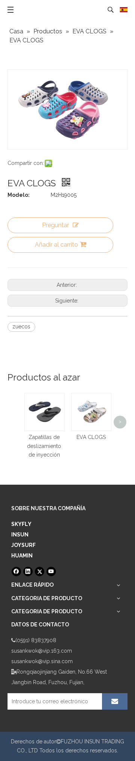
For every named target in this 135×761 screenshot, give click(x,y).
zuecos (21, 327)
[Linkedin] (28, 571)
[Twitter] (39, 571)
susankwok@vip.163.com (41, 651)
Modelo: (19, 195)
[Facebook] (16, 571)
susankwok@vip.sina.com (42, 661)
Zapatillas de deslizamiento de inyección (44, 446)
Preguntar (55, 225)
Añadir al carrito (56, 244)
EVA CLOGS (91, 437)
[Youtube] (51, 571)
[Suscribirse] (115, 701)
